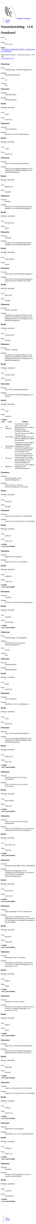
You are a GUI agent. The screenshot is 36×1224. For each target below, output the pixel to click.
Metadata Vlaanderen (23, 18)
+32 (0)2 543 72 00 (7, 58)
